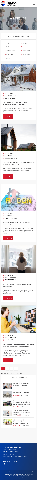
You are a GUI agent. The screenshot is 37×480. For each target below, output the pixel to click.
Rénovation (26, 50)
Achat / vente (10, 50)
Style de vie (26, 54)
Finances (24, 43)
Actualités (9, 54)
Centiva (22, 477)
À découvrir (10, 46)
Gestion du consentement (22, 475)
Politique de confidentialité (18, 474)
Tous (7, 43)
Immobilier (25, 46)
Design (8, 58)
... (11, 368)
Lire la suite (8, 116)
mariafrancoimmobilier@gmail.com (18, 456)
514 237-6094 (10, 454)
